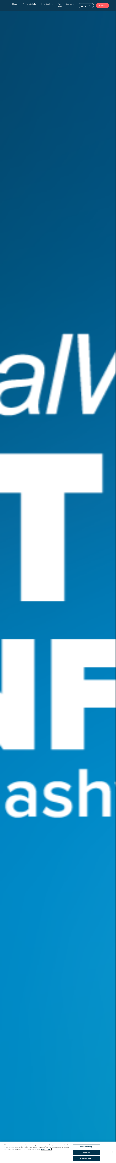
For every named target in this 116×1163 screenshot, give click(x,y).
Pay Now (60, 5)
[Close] (112, 1152)
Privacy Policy (46, 1149)
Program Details (29, 4)
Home (14, 4)
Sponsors (70, 4)
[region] (58, 1152)
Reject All (86, 1152)
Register (102, 6)
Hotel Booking (47, 4)
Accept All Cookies (86, 1158)
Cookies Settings (86, 1147)
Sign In (86, 6)
